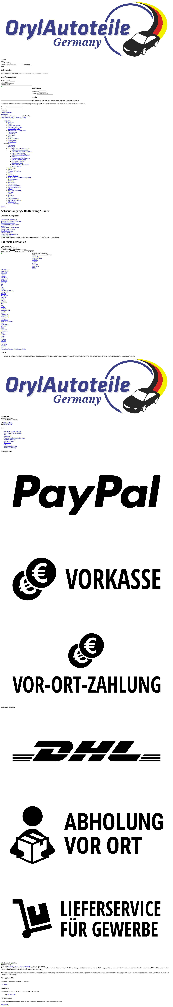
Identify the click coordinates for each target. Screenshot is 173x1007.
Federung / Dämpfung (14, 171)
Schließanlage (12, 202)
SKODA (3, 339)
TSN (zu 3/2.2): (5, 82)
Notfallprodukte (12, 132)
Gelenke (14, 156)
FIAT (2, 287)
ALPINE (35, 261)
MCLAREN (4, 320)
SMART (3, 341)
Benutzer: (3, 107)
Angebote (11, 122)
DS (2, 286)
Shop (2, 117)
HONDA (3, 294)
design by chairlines (25, 966)
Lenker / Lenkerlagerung (19, 159)
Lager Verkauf (12, 142)
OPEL (2, 328)
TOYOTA (4, 344)
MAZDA (3, 318)
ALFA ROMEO (37, 258)
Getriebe (10, 174)
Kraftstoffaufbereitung (14, 185)
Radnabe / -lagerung (17, 163)
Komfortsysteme (12, 184)
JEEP (2, 303)
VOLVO (3, 346)
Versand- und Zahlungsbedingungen (14, 438)
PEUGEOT (4, 329)
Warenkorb (7, 435)
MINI (2, 323)
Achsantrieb (11, 146)
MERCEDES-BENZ (7, 321)
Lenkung (10, 192)
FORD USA (4, 292)
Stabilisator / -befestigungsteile (20, 164)
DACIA (3, 276)
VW (2, 347)
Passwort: (3, 109)
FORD (3, 289)
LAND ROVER (5, 310)
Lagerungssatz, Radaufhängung (21, 158)
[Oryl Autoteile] (86, 29)
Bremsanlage (11, 168)
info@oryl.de (8, 424)
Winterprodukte (12, 140)
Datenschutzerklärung (10, 446)
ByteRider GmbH (13, 966)
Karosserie (11, 181)
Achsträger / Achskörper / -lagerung (22, 151)
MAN (2, 313)
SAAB (3, 336)
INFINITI (3, 297)
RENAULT (4, 334)
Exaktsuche (26, 64)
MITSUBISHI (5, 324)
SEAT (2, 337)
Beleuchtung (11, 135)
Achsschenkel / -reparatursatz (20, 150)
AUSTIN (35, 264)
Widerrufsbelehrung (10, 448)
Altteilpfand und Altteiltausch (12, 433)
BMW (34, 268)
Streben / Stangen (17, 166)
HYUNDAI (4, 295)
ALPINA (35, 260)
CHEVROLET (5, 269)
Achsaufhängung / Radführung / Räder (15, 117)
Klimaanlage (11, 182)
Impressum (7, 443)
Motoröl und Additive (14, 125)
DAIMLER (4, 281)
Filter (9, 172)
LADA (3, 307)
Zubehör (10, 137)
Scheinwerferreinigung (14, 200)
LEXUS (3, 311)
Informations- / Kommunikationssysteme (19, 177)
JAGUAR (4, 302)
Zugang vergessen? (6, 112)
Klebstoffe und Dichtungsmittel (17, 130)
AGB (5, 444)
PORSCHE (4, 331)
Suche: (3, 64)
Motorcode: (35, 91)
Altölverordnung (9, 441)
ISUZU (3, 299)
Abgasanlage (11, 145)
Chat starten (4, 984)
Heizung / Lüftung (13, 176)
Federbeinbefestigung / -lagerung (21, 155)
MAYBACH (4, 316)
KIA (2, 305)
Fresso (10, 124)
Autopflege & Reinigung (15, 127)
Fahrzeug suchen (5, 84)
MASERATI (4, 315)
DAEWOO (4, 277)
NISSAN (3, 326)
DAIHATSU (4, 279)
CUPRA (3, 274)
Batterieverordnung (9, 439)
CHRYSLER (4, 271)
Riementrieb (11, 133)
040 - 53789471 (8, 423)
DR (2, 284)
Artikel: (34, 93)
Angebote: (7, 121)
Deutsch (3, 206)
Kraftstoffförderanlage (14, 187)
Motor (9, 193)
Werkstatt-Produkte (13, 138)
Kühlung (10, 189)
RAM (2, 333)
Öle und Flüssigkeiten (14, 129)
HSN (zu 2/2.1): (5, 80)
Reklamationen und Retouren (12, 431)
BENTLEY (35, 266)
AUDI (34, 263)
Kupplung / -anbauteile (14, 190)
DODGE (3, 282)
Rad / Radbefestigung (18, 161)
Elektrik (10, 169)
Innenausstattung (12, 179)
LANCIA (3, 308)
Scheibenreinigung (13, 198)
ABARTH (35, 256)
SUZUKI (3, 342)
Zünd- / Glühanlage (13, 203)
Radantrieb (11, 195)
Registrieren (4, 114)
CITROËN (4, 273)
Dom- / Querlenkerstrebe (19, 153)
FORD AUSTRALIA (7, 290)
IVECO (3, 300)
